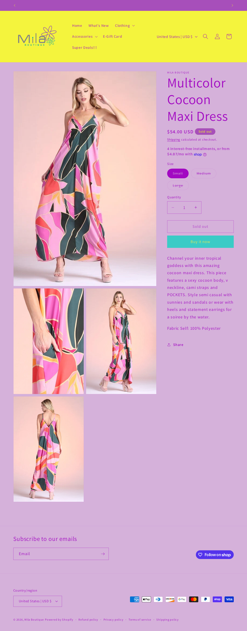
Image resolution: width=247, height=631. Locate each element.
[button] (124, 25)
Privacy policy (113, 619)
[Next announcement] (232, 5)
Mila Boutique (34, 619)
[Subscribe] (103, 554)
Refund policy (88, 619)
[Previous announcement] (14, 5)
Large (181, 186)
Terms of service (140, 619)
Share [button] (178, 344)
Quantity (174, 197)
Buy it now (201, 241)
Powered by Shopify (59, 619)
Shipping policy (167, 619)
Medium (207, 174)
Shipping (173, 139)
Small (181, 174)
